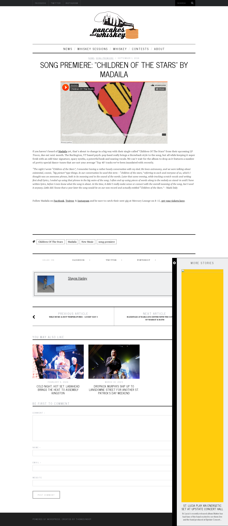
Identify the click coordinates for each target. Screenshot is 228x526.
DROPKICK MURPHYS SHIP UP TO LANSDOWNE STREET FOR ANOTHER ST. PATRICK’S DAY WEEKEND (114, 389)
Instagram (83, 200)
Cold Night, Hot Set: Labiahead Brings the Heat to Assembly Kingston (58, 389)
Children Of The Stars (50, 241)
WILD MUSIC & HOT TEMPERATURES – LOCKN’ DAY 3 (73, 315)
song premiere (106, 241)
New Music (87, 241)
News (67, 48)
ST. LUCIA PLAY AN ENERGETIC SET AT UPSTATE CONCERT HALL (202, 507)
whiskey (120, 48)
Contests (140, 48)
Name (37, 447)
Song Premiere (105, 58)
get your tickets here (173, 200)
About (159, 48)
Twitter (69, 200)
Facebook (59, 200)
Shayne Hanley (77, 278)
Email (37, 462)
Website (37, 477)
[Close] (174, 263)
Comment (39, 412)
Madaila (62, 151)
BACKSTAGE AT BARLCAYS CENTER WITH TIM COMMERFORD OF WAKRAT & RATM (155, 316)
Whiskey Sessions (92, 48)
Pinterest (143, 260)
